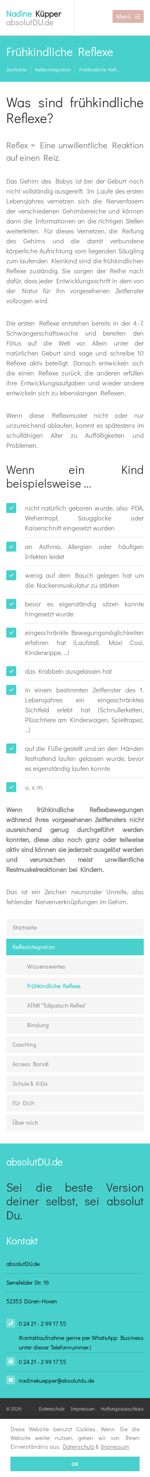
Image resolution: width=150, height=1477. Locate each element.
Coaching (24, 1044)
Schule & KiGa (30, 1083)
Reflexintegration (52, 69)
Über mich (25, 1122)
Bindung (38, 1025)
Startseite (16, 69)
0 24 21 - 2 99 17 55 (42, 1323)
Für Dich (23, 1103)
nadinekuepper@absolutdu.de (56, 1380)
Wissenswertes (46, 966)
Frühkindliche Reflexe (100, 69)
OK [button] (75, 1463)
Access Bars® (30, 1064)
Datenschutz (78, 1446)
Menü (123, 16)
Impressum (115, 1446)
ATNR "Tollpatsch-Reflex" (56, 1005)
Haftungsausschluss (122, 1408)
